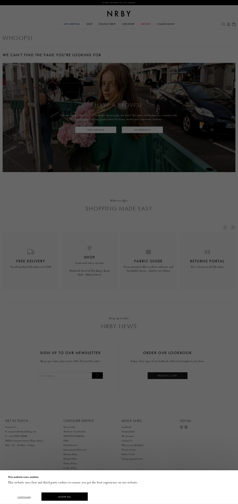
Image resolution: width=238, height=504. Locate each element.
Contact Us (10, 427)
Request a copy (167, 375)
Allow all (64, 496)
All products (142, 129)
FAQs (66, 440)
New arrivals (95, 129)
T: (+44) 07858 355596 (16, 436)
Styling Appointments (132, 458)
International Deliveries (75, 449)
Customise (24, 497)
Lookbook (126, 427)
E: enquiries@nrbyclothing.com (20, 431)
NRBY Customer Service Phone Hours (24, 440)
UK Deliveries (70, 445)
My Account (127, 436)
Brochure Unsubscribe (74, 431)
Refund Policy (70, 458)
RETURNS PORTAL (74, 436)
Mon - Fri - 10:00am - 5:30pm (20, 445)
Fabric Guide (128, 454)
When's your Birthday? (133, 445)
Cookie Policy (70, 468)
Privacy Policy (70, 463)
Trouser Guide (129, 449)
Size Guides (69, 427)
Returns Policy (70, 454)
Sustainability (128, 431)
